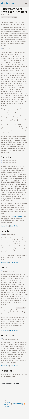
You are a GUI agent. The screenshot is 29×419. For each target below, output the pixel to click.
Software (4, 17)
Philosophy (14, 17)
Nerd (9, 17)
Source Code (5, 226)
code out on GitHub (7, 405)
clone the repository (17, 217)
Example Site (14, 226)
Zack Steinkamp (17, 404)
